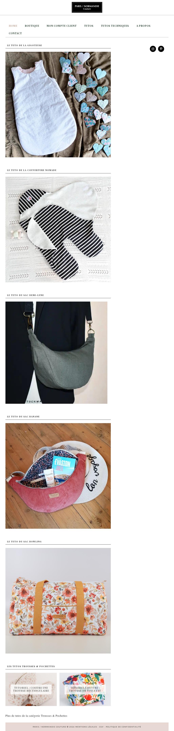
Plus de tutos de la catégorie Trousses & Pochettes (36, 715)
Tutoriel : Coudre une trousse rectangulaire (31, 689)
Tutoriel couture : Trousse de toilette (85, 689)
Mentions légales (86, 727)
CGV (101, 727)
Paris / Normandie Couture (87, 7)
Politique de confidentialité (123, 727)
